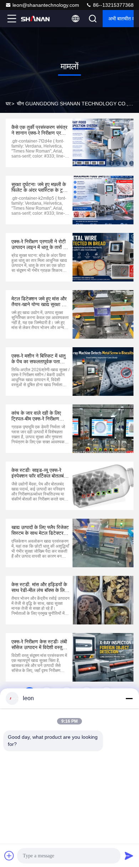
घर (8, 103)
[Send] (129, 855)
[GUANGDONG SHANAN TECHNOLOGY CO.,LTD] (35, 18)
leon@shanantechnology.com (45, 5)
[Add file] (9, 855)
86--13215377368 (113, 5)
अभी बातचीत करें (121, 18)
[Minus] (129, 698)
